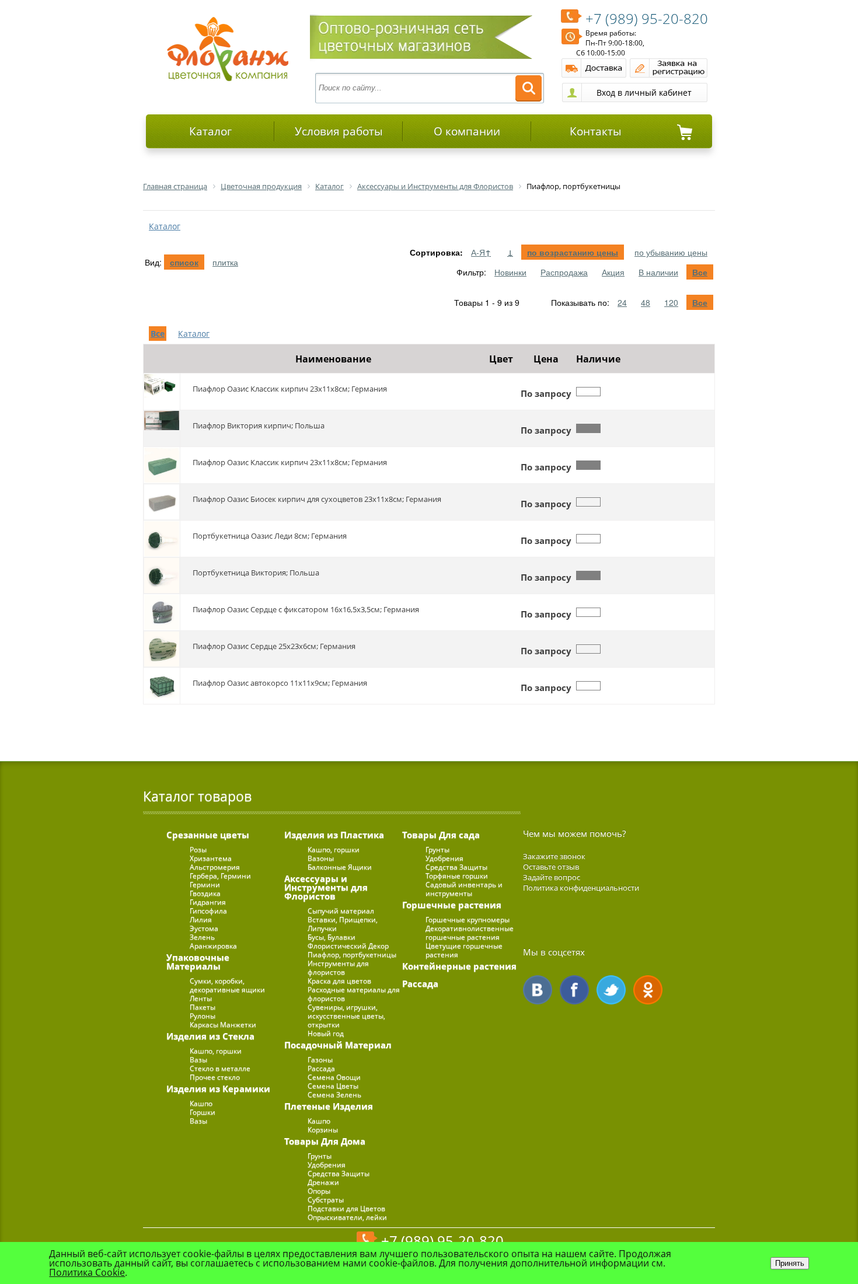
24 (622, 302)
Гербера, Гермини (220, 875)
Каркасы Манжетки (223, 1024)
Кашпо (201, 1103)
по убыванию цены (670, 252)
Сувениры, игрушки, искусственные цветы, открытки (346, 1016)
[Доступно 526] (588, 465)
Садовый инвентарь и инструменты (464, 889)
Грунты (320, 1156)
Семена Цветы (333, 1085)
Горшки (202, 1112)
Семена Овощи (334, 1077)
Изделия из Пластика (334, 834)
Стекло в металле (220, 1068)
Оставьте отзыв (551, 866)
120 (671, 302)
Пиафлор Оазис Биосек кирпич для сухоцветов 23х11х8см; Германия (317, 499)
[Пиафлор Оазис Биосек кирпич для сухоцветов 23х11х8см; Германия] (161, 501)
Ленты (201, 998)
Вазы (198, 1059)
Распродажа (564, 272)
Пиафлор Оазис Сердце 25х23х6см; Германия (274, 646)
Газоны (320, 1059)
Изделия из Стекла (210, 1036)
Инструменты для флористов (338, 967)
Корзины (323, 1129)
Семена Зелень (334, 1094)
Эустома (204, 928)
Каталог (210, 131)
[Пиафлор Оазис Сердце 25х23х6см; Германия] (161, 649)
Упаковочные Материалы (197, 961)
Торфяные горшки (456, 875)
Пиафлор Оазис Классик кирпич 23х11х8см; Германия (290, 388)
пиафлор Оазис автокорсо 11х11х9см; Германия (280, 683)
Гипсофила (208, 910)
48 (645, 302)
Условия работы (339, 131)
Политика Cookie (87, 1272)
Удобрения (327, 1164)
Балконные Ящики (340, 867)
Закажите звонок (554, 856)
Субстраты (326, 1199)
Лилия (201, 919)
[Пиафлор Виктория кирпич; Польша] (161, 428)
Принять (789, 1263)
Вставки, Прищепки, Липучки (343, 924)
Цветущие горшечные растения (464, 950)
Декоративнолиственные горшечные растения (469, 932)
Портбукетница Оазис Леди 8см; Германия (270, 536)
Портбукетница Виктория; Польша (256, 572)
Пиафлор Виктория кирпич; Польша (259, 425)
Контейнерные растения (459, 966)
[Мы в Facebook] (574, 989)
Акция (613, 272)
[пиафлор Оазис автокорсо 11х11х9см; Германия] (161, 685)
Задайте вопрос (551, 877)
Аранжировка (213, 945)
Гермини (205, 884)
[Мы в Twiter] (611, 989)
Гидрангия (208, 902)
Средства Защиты (338, 1173)
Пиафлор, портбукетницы (352, 954)
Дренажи (323, 1182)
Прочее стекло (215, 1077)
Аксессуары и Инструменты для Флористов (326, 887)
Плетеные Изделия (328, 1106)
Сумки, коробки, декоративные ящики (227, 985)
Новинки (510, 272)
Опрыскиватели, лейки (347, 1217)
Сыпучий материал (341, 910)
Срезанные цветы (207, 834)
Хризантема (211, 858)
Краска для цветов (339, 980)
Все (699, 272)
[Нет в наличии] (588, 391)
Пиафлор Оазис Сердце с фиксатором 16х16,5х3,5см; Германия (306, 609)
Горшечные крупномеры (467, 919)
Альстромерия (215, 867)
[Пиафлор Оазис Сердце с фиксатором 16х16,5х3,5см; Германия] (161, 612)
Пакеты (202, 1007)
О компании (467, 131)
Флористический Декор (348, 945)
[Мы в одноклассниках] (647, 989)
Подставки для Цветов (346, 1208)
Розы (198, 849)
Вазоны (321, 858)
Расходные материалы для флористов (354, 994)
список (184, 262)
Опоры (319, 1191)
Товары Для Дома (324, 1141)
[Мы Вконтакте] (537, 989)
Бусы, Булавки (331, 937)
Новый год (326, 1033)
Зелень (202, 937)
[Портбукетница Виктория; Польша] (161, 575)
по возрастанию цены (572, 252)
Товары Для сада (441, 834)
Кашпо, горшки (216, 1050)
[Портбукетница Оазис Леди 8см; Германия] (161, 538)
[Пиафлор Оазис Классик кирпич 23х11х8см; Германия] (161, 391)
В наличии (658, 272)
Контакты (596, 131)
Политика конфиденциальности (581, 887)
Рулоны (202, 1015)
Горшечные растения (451, 904)
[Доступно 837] (588, 428)
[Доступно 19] (588, 575)
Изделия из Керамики (218, 1088)
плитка (225, 262)
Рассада (321, 1068)
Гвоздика (205, 893)
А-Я (481, 252)
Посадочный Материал (338, 1045)
